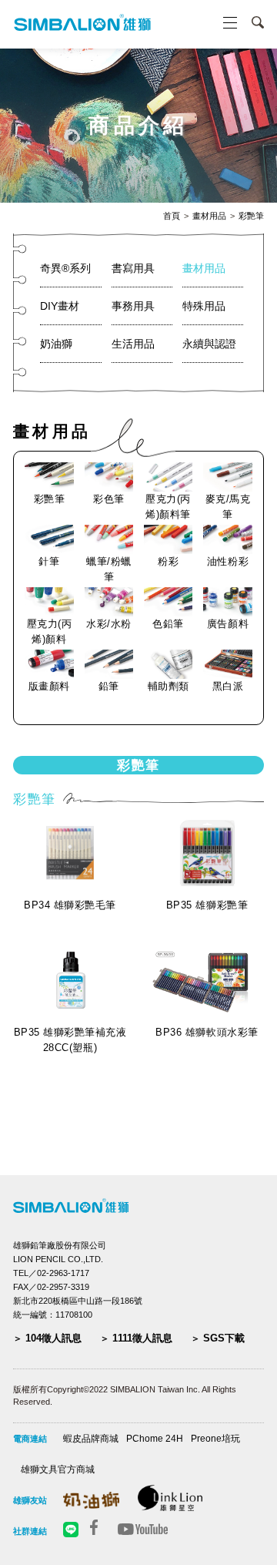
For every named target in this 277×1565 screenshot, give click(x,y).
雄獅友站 (30, 1500)
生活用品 (133, 343)
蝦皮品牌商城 (90, 1438)
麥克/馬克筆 (228, 506)
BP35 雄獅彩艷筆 (207, 905)
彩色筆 (109, 499)
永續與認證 (209, 343)
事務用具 (133, 306)
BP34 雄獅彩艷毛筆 (70, 905)
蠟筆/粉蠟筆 (109, 569)
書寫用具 (133, 268)
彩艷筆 (251, 216)
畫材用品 (209, 216)
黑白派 (228, 686)
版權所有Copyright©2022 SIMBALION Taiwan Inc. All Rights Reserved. (124, 1396)
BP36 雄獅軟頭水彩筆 (206, 1032)
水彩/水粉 (109, 624)
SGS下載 (224, 1338)
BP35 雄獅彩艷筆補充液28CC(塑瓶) (70, 1039)
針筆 (48, 561)
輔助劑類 (168, 686)
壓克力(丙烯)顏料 (49, 631)
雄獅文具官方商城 (58, 1469)
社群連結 (30, 1531)
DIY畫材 (59, 306)
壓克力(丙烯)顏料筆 (168, 506)
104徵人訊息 (53, 1338)
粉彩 (168, 561)
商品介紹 (138, 125)
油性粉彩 (228, 561)
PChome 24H (154, 1438)
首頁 (171, 216)
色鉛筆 (168, 624)
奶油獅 (56, 343)
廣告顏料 (228, 624)
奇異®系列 (65, 268)
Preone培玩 (215, 1438)
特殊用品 (203, 306)
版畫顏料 (49, 686)
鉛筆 (108, 686)
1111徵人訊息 (142, 1338)
